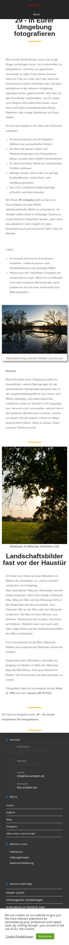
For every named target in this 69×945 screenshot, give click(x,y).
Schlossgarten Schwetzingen (24, 900)
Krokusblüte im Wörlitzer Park (25, 907)
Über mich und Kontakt (20, 833)
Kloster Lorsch (15, 892)
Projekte (11, 826)
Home (10, 805)
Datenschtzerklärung (22, 863)
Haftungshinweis (19, 857)
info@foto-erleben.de (30, 776)
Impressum (16, 851)
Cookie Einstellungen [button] (19, 936)
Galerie (10, 812)
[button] (5, 497)
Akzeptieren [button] (45, 936)
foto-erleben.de (27, 787)
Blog (9, 819)
